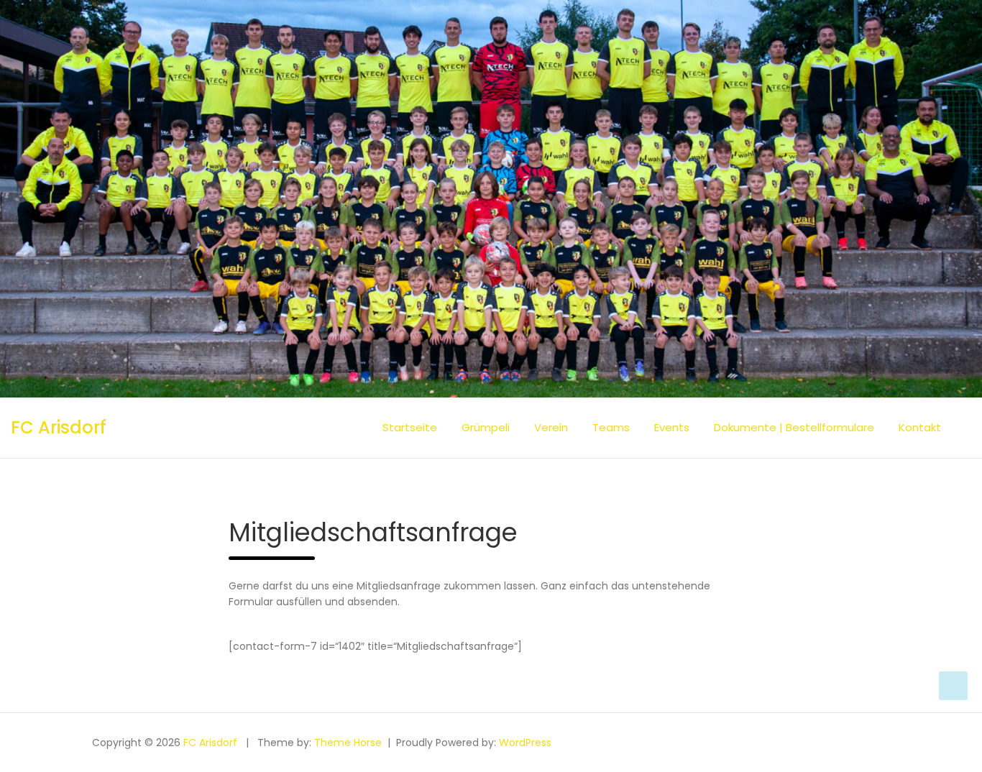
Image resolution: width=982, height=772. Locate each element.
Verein (551, 427)
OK (935, 753)
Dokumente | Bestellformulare (794, 427)
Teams (611, 427)
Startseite (409, 427)
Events (671, 427)
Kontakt (920, 427)
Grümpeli (486, 427)
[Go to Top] (953, 685)
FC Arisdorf (58, 427)
